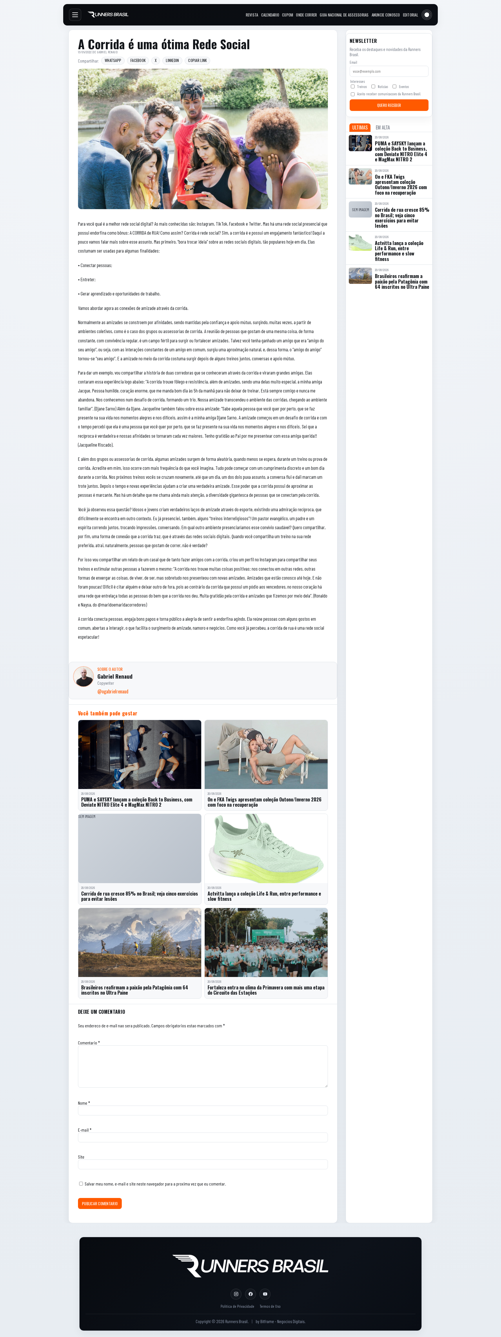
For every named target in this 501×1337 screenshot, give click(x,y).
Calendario (270, 15)
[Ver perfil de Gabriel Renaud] (83, 676)
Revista (252, 15)
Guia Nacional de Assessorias (344, 15)
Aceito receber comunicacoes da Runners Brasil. (389, 94)
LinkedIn (172, 60)
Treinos (362, 87)
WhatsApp (113, 60)
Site (81, 1156)
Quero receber (389, 105)
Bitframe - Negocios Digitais (282, 1321)
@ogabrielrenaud (112, 691)
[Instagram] (236, 1294)
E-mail (85, 1130)
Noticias (383, 87)
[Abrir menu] (75, 15)
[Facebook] (250, 1294)
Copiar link (197, 60)
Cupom (287, 15)
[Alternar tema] (427, 15)
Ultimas (360, 127)
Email (353, 62)
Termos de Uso (270, 1306)
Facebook (138, 60)
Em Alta (383, 127)
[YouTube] (265, 1294)
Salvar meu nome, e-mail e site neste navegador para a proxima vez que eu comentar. (155, 1183)
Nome (84, 1103)
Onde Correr (306, 15)
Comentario (89, 1042)
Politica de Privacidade (237, 1306)
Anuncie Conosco (386, 15)
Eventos (404, 87)
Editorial (410, 15)
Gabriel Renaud (107, 52)
